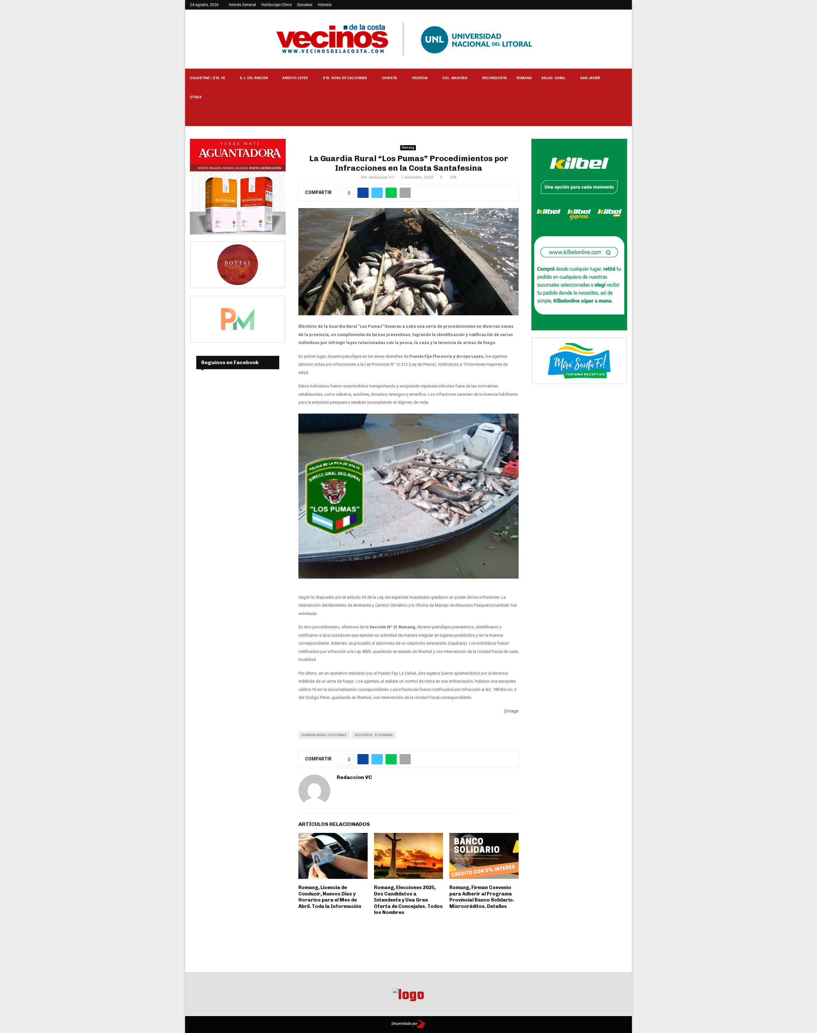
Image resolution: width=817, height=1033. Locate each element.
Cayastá (389, 78)
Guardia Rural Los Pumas (324, 735)
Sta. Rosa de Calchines (345, 78)
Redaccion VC (381, 177)
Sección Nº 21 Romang (374, 735)
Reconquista (494, 78)
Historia (325, 5)
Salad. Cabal (553, 78)
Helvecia (420, 78)
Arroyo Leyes (295, 78)
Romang (524, 78)
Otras (196, 97)
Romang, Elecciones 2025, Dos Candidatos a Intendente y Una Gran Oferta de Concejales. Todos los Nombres (408, 900)
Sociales (304, 5)
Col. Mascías (455, 78)
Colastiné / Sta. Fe (207, 78)
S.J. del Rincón (254, 78)
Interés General (242, 5)
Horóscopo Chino (276, 5)
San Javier (590, 78)
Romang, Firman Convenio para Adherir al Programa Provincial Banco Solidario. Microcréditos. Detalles (481, 897)
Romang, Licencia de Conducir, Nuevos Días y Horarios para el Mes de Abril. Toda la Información (329, 897)
